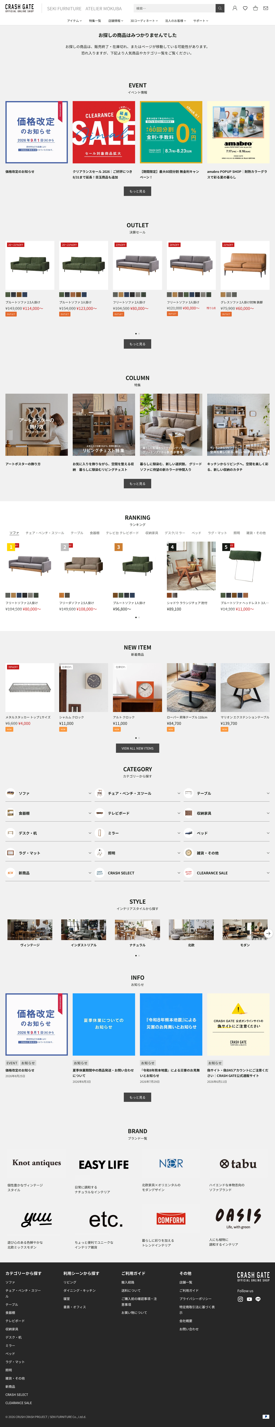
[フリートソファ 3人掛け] (191, 265)
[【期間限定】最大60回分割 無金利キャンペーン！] (171, 132)
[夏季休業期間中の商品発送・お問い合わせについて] (104, 1024)
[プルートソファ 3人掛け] (83, 265)
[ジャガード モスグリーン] (143, 294)
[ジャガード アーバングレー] (137, 294)
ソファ (10, 1282)
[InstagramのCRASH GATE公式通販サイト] (240, 1300)
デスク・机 (13, 1337)
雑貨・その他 (15, 1378)
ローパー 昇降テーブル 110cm (187, 717)
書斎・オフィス (74, 1306)
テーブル (11, 1304)
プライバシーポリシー (195, 1298)
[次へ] (268, 284)
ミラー (10, 1345)
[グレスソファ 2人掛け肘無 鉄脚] (245, 265)
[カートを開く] (255, 8)
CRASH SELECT (16, 1394)
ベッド (10, 1353)
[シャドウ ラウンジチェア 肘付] (191, 566)
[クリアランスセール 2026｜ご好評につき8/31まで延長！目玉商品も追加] (104, 132)
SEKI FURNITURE (64, 8)
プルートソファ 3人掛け (75, 302)
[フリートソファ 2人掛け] (137, 265)
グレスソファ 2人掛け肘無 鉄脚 (242, 302)
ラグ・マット (15, 1361)
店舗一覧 (185, 1282)
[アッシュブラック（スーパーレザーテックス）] (13, 294)
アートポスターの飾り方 (23, 463)
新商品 (10, 1386)
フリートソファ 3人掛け (183, 302)
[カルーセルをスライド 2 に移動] (139, 333)
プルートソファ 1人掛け (129, 603)
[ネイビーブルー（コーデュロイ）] (24, 294)
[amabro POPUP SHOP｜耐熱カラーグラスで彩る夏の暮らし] (238, 132)
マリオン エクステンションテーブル (245, 717)
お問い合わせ (189, 1329)
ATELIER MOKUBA (104, 8)
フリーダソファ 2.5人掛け (76, 603)
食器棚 (10, 1312)
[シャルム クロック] (83, 687)
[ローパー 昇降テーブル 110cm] (191, 687)
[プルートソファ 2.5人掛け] (29, 265)
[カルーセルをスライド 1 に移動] (136, 333)
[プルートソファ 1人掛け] (137, 566)
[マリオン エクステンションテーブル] (245, 687)
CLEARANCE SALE (18, 1402)
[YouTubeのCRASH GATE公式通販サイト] (249, 1300)
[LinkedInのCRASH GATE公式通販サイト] (258, 1300)
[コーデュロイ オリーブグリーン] (186, 294)
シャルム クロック (71, 717)
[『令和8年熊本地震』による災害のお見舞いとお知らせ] (171, 1024)
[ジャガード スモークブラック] (132, 294)
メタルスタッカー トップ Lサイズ (28, 717)
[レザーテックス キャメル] (121, 294)
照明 (8, 1370)
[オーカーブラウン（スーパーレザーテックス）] (19, 294)
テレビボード (15, 1320)
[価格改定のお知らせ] (36, 132)
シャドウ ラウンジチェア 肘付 (187, 603)
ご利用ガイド (189, 1290)
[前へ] (6, 284)
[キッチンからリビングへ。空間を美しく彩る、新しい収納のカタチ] (238, 425)
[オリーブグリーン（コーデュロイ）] (7, 294)
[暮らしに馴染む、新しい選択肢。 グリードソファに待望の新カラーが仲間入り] (171, 425)
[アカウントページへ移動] (235, 8)
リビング (69, 1282)
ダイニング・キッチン (79, 1290)
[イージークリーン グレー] (115, 294)
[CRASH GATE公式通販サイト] (19, 8)
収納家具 (11, 1329)
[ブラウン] (169, 595)
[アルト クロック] (137, 687)
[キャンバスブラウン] (67, 595)
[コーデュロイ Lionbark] (180, 294)
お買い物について (134, 1312)
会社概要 (185, 1320)
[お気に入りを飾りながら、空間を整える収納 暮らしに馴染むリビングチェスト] (104, 425)
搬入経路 (127, 1282)
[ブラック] (175, 595)
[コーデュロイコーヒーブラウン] (72, 294)
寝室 (66, 1298)
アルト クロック (124, 717)
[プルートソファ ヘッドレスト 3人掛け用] (245, 566)
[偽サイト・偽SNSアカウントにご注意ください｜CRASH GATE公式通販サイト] (238, 1024)
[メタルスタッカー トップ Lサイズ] (29, 687)
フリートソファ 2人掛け (129, 302)
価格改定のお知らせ (19, 171)
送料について (131, 1290)
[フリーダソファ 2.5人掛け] (83, 566)
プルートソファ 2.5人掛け (22, 302)
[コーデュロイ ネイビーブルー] (126, 294)
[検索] (220, 8)
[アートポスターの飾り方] (36, 425)
